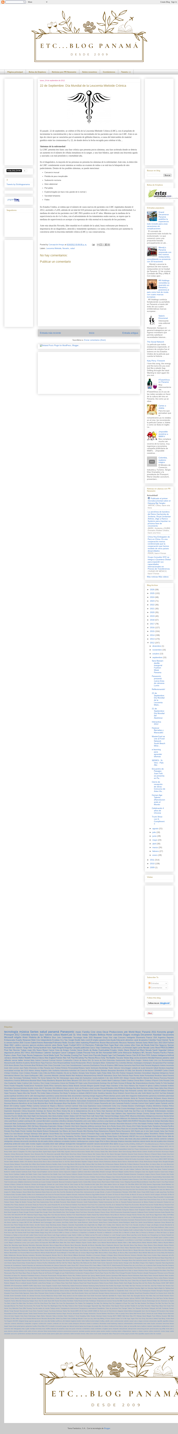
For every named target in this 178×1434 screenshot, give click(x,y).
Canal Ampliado (42, 1171)
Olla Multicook (84, 1263)
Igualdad (43, 1220)
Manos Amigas (54, 1245)
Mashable (133, 1247)
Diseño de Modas (90, 1050)
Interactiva (124, 1220)
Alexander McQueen (153, 1098)
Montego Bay (131, 1088)
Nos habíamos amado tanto (142, 1260)
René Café (101, 1091)
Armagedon (28, 1159)
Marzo (127, 1247)
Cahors (101, 1169)
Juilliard (72, 1118)
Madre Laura (97, 1242)
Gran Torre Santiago (68, 1212)
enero (155, 855)
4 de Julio (109, 1078)
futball (156, 1068)
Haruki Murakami (81, 1214)
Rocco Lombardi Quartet (24, 1283)
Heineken (138, 1073)
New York (67, 1058)
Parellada (85, 1268)
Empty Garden (102, 1197)
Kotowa (20, 1232)
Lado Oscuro (48, 1235)
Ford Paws (124, 1204)
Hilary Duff (166, 1214)
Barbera (114, 1161)
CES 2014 (82, 1080)
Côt (126, 1184)
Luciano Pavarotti (100, 1088)
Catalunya (116, 1080)
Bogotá (104, 1055)
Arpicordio (52, 1159)
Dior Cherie (89, 1189)
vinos (99, 1032)
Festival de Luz (169, 1202)
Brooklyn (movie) (132, 1166)
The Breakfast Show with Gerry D (41, 1136)
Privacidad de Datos (10, 1275)
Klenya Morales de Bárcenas (150, 1118)
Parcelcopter (78, 1268)
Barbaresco (108, 1161)
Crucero (27, 1043)
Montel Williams (73, 1255)
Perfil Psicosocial (46, 1270)
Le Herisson (105, 1235)
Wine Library (96, 1139)
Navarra (144, 1258)
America (171, 1098)
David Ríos (59, 1187)
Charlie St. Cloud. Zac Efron (28, 1177)
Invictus (154, 1220)
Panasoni (49, 1268)
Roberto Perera (115, 1131)
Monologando (46, 1255)
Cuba (40, 1073)
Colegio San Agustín (104, 1179)
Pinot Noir (8, 1050)
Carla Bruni (87, 1171)
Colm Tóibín (143, 1179)
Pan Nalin (7, 1268)
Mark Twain (74, 1247)
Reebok (134, 1278)
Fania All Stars (152, 1199)
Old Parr (58, 1263)
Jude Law (128, 1227)
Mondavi (19, 1255)
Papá (19, 1129)
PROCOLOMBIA (167, 1048)
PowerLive (164, 1129)
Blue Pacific (49, 1103)
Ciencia (128, 1055)
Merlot (32, 1063)
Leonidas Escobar (40, 1237)
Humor (104, 1217)
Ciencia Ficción (131, 1177)
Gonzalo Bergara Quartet (89, 1086)
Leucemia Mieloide (53, 248)
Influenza (133, 1116)
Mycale (83, 1258)
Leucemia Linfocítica (58, 1121)
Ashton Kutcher (109, 1159)
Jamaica (7, 1058)
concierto (117, 1035)
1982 (85, 1146)
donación (149, 1068)
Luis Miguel (117, 1121)
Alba (106, 1151)
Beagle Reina (157, 1161)
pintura (17, 1053)
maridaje (170, 1063)
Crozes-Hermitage (128, 1108)
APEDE (14, 1149)
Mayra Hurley (44, 1250)
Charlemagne (140, 1106)
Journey (55, 1227)
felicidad (151, 1058)
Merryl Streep (65, 1123)
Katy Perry (115, 1230)
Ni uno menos (50, 1260)
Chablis (123, 1080)
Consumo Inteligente (126, 1037)
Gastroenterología (135, 1207)
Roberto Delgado (9, 1283)
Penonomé (14, 1270)
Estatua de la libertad (44, 1199)
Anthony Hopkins (106, 1156)
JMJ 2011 (14, 1118)
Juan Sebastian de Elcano (115, 1227)
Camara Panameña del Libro (104, 1103)
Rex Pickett (120, 1280)
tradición (101, 1078)
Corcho (80, 1182)
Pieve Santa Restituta (152, 1270)
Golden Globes (69, 1116)
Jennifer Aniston (29, 1225)
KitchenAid (167, 1230)
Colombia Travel (154, 1040)
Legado (11, 1237)
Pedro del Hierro (58, 1129)
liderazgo (114, 1141)
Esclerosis (23, 1199)
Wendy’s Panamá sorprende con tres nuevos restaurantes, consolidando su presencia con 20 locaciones (159, 254)
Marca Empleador (107, 1245)
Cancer (63, 1053)
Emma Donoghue (63, 1197)
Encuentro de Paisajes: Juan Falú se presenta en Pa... (158, 773)
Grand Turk (79, 1212)
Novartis (65, 248)
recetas (32, 1144)
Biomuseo (110, 1164)
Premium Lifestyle (142, 1273)
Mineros (101, 1252)
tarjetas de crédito (40, 1098)
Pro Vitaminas (22, 1275)
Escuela (29, 1199)
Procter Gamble (26, 1131)
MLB (50, 1242)
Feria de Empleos (107, 1065)
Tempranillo (169, 1134)
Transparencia (92, 1136)
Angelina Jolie (46, 1070)
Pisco (172, 1270)
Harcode (57, 1214)
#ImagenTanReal (124, 1144)
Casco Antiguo (169, 1171)
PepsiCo (79, 1129)
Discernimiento (93, 1083)
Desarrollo (31, 1111)
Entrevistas (111, 1060)
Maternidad (48, 1043)
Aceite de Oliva (90, 1149)
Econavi (121, 1083)
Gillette (20, 1116)
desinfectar (33, 1141)
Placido (141, 1129)
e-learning (85, 1096)
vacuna (97, 1144)
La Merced (125, 1232)
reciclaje (17, 1070)
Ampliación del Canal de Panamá (31, 1101)
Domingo (103, 1083)
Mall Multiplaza (77, 1075)
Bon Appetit (50, 1166)
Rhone (89, 1063)
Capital (151, 1103)
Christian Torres (95, 1177)
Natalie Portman (147, 1123)
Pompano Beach (89, 1273)
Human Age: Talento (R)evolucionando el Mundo (158, 800)
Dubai (44, 1192)
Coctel (56, 1108)
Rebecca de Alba (108, 1278)
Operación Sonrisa (112, 1263)
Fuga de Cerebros (24, 1207)
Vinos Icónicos (30, 1139)
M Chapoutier (44, 1242)
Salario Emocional (163, 317)
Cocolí (71, 1179)
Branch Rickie (89, 1166)
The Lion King (59, 1136)
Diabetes (59, 1073)
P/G (108, 1265)
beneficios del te (23, 1096)
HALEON (18, 1214)
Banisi (73, 1161)
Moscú (116, 1255)
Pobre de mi (149, 1129)
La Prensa (142, 1232)
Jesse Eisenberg (50, 1225)
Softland (163, 1091)
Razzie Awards (86, 1278)
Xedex (103, 1139)
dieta (69, 1096)
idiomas (112, 1096)
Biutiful (122, 1164)
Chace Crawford (118, 1174)
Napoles (125, 1258)
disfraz (50, 1141)
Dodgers (116, 1189)
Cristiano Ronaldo (31, 1073)
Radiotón (162, 1275)
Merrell (12, 1252)
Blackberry (51, 1080)
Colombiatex (74, 1108)
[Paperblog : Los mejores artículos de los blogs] (13, 201)
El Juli (150, 1194)
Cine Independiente (44, 1040)
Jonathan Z (142, 1225)
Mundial (13, 1258)
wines (54, 1045)
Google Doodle (74, 1040)
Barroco (125, 1161)
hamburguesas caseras (86, 1141)
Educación (120, 1040)
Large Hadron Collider (75, 1235)
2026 (152, 589)
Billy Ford (94, 1164)
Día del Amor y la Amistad (121, 1048)
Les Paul (58, 1237)
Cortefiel (103, 1108)
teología (69, 1144)
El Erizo (121, 1194)
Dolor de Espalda (150, 1189)
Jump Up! (24, 1230)
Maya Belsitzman (23, 1250)
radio (27, 1144)
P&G (104, 1265)
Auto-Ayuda (111, 1040)
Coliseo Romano (133, 1179)
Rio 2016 (161, 1280)
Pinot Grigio (21, 1055)
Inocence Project (96, 1220)
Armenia (34, 1159)
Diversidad (109, 1189)
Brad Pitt (35, 1065)
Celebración (106, 1106)
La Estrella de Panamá (94, 1232)
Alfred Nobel (65, 1154)
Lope (29, 1240)
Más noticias (152, 577)
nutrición (47, 1045)
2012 (152, 643)
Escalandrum (9, 1113)
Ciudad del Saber (15, 1083)
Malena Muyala (163, 1242)
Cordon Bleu (87, 1182)
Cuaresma (86, 1065)
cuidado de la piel (138, 1068)
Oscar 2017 (75, 1265)
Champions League (143, 1174)
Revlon (89, 1280)
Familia (86, 1032)
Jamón (140, 1222)
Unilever (170, 1050)
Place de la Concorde (129, 1129)
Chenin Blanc (41, 1177)
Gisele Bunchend (85, 1209)
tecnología (11, 1031)
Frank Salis (100, 1113)
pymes (6, 1098)
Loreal (90, 1088)
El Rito (170, 1194)
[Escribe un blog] (100, 244)
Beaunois (15, 1103)
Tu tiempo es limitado (76, 1093)
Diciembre (37, 1189)
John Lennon (14, 1068)
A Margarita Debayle (143, 1146)
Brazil (96, 1166)
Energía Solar (84, 1073)
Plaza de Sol (43, 1273)
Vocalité (55, 1139)
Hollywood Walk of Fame (53, 1217)
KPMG (66, 1230)
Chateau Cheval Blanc (135, 1080)
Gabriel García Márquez (106, 1207)
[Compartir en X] (103, 244)
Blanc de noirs (161, 1164)
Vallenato (12, 1139)
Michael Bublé (45, 1252)
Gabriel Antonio (37, 1043)
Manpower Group (101, 1037)
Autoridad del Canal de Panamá (81, 1070)
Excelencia (98, 1199)
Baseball (33, 1080)
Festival (123, 1073)
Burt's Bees (67, 1080)
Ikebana (49, 1220)
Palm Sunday (157, 1265)
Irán (5, 1222)
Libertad (62, 1075)
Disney (103, 1189)
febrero (155, 851)
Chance (152, 1174)
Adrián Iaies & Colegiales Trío (18, 1151)
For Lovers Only (100, 1204)
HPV (25, 1214)
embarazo (57, 1141)
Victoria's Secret (124, 1093)
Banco (45, 1161)
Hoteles (163, 1065)
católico (18, 1045)
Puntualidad (149, 1075)
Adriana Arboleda (163, 1149)
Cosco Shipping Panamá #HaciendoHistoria (134, 1182)
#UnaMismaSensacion (152, 1144)
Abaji (37, 1149)
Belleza (101, 1035)
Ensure (6, 1199)
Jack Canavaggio (46, 1222)
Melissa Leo (97, 1250)
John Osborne (116, 1225)
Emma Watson (93, 1197)
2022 (152, 605)
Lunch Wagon (8, 1242)
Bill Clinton (78, 1164)
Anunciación (126, 1156)
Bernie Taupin (62, 1045)
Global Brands (73, 1086)
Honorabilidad (79, 1217)
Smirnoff (157, 1091)
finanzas (158, 1058)
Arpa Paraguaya (43, 1159)
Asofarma (56, 1070)
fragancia (99, 1096)
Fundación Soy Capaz (77, 1207)
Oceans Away (20, 1263)
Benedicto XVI (122, 1070)
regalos (39, 1144)
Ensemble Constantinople (165, 1197)
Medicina (56, 1123)
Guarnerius (118, 1212)
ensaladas (66, 1141)
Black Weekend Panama (137, 1164)
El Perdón (164, 1194)
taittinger (62, 1144)
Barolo (120, 1161)
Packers (126, 1265)
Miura (140, 1252)
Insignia (104, 1220)
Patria (29, 1129)
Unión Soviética (99, 1093)
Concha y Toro (38, 1083)
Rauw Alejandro (60, 1278)
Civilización (148, 1177)
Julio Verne (16, 1230)
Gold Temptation (140, 1209)
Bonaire (56, 1166)
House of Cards (96, 1217)
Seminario (94, 1068)
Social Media (48, 1055)
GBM (116, 1065)
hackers (73, 1141)
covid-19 (88, 1040)
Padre (150, 1126)
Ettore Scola (76, 1199)
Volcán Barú (63, 1139)
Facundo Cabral (138, 1199)
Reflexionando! (158, 689)
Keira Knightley (124, 1230)
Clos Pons (14, 1179)
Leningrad (18, 1237)
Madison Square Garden (84, 1242)
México (93, 1258)
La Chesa (66, 1232)
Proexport (9, 1035)
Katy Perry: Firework (156, 361)
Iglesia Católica (154, 1086)
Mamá (126, 1050)
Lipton (160, 1237)
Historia (146, 1060)
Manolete (46, 1245)
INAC (11, 1045)
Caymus (68, 1174)
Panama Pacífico (160, 1053)
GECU (78, 1045)
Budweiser (11, 1169)
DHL (89, 1060)
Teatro (110, 1068)
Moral (157, 1048)
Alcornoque (165, 1151)
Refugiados (150, 1278)
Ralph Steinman (39, 1278)
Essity (34, 1199)
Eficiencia (89, 1194)
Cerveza (109, 1174)
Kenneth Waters (152, 1230)
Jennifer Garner (40, 1225)
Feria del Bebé (55, 1202)
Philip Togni (97, 1270)
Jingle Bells (91, 1225)
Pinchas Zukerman (99, 1129)
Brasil (41, 1065)
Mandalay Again (17, 1245)
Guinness (157, 1212)
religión (17, 1037)
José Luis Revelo (46, 1227)
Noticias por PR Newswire (64, 72)
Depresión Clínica (20, 1111)
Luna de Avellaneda (167, 1240)
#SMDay (132, 1144)
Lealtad (20, 1121)
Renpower (18, 1280)
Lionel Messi (145, 1237)
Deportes (170, 1037)
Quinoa (108, 1275)
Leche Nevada (143, 1048)
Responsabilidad (112, 1091)
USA (155, 1037)
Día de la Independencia (77, 1111)
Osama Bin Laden (65, 1265)
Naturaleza (108, 1075)
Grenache (91, 1212)
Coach (29, 1179)
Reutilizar (158, 1075)
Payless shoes (10, 1055)
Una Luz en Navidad (143, 1136)
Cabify (97, 1080)
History (122, 1116)
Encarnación (112, 1197)
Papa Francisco (47, 1063)
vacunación (104, 1144)
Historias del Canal (34, 1217)
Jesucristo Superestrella (76, 1225)
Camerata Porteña (123, 1103)
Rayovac (68, 1278)
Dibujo (32, 1189)
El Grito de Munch (130, 1194)
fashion (16, 1043)
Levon (81, 1237)
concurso (25, 1045)
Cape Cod (112, 1055)
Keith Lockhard (134, 1230)
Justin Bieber (103, 1118)
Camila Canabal (16, 1171)
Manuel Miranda (64, 1245)
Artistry (52, 1101)
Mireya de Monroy (118, 1252)
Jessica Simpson (62, 1225)
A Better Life (124, 1146)
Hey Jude (146, 1214)
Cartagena (71, 1053)
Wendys (130, 1063)
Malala (144, 1242)
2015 (152, 631)
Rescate (49, 1280)
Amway (37, 1070)
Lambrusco (63, 1235)
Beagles (165, 1161)
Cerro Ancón (102, 1174)
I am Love (127, 1217)
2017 (152, 624)
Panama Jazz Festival (52, 1068)
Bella (27, 1164)
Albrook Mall (148, 1078)
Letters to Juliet (74, 1237)
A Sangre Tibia (97, 1098)
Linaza (129, 1237)
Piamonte (105, 1270)
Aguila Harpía (47, 1151)
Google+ (138, 1060)
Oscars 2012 (131, 1126)
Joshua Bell (29, 1227)
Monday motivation (29, 1255)
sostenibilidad (22, 1098)
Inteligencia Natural (114, 1220)
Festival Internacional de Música (137, 1202)
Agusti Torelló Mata (58, 1151)
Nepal (163, 1258)
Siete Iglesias (43, 1134)
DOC (141, 1184)
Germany (7, 1209)
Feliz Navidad (168, 1083)
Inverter (31, 1088)
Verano (126, 1058)
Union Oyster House (159, 1136)
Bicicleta (41, 1103)
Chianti (171, 1070)
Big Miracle (71, 1164)
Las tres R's (93, 1235)
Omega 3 (60, 1126)
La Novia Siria (134, 1232)
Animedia (84, 1156)
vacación (90, 1144)
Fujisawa (33, 1207)
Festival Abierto (93, 1202)
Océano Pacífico (42, 1263)
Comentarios (156, 988)
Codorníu (87, 1179)
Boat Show (29, 1166)
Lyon (28, 1242)
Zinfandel (170, 1093)
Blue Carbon (14, 1166)
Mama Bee (7, 1245)
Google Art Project (17, 1212)
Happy (41, 1214)
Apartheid (133, 1156)
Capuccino (67, 1171)
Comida (73, 1050)
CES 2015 (91, 1080)
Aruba (90, 1159)
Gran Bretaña (57, 1212)
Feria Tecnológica (59, 1113)
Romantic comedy (136, 1091)
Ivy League (20, 1222)
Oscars (82, 1265)
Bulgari (17, 1169)
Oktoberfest (52, 1263)
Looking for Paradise (15, 1240)
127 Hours (53, 1146)
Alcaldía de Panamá (154, 1151)
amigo (77, 1078)
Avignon (147, 1159)
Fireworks (55, 1204)
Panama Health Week (23, 1268)
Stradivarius (124, 1134)
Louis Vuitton (82, 1240)
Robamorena (104, 1131)
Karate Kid (90, 1230)
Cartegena (138, 1171)
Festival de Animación (156, 1202)
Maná (72, 1245)
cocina (136, 1058)
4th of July (79, 1098)
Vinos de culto (135, 1093)
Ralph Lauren (28, 1278)
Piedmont (141, 1270)
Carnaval (44, 1060)
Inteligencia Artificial (166, 1055)
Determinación (8, 1189)
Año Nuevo (37, 1050)
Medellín (27, 1058)
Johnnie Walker (18, 1058)
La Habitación (107, 1232)
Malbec (155, 1242)
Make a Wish (127, 1242)
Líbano (36, 1242)
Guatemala (126, 1212)
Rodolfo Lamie (37, 1283)
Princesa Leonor (162, 1273)
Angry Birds (58, 1156)
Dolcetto (141, 1189)
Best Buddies (41, 1164)
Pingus (109, 1129)
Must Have (27, 1258)
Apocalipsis (140, 1156)
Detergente (170, 1187)
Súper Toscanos (10, 1093)
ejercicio (33, 1045)
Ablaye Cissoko (130, 1078)
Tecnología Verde (80, 1037)
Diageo (126, 1035)
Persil (73, 1270)
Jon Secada (134, 1225)
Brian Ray (67, 1103)
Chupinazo (26, 1108)
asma (151, 1139)
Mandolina (32, 1245)
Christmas (14, 1073)
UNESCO (88, 1093)
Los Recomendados (166, 1060)
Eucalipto (84, 1199)
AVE (30, 1149)
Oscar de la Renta (109, 1126)
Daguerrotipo (157, 1184)
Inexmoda (170, 1065)
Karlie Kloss (98, 1230)
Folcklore (74, 1204)
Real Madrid (37, 1131)
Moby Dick (164, 1252)
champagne (147, 1063)
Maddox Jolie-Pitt (114, 1088)
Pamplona (156, 1126)
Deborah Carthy (109, 1187)
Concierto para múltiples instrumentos (20, 1182)
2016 (152, 627)
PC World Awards (115, 1265)
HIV (80, 1116)
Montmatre (82, 1255)
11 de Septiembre (38, 1146)
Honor (109, 1035)
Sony (103, 1058)
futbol (78, 1043)
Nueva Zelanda (161, 1260)
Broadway (123, 1166)
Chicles (73, 1177)
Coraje (47, 1083)
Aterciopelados (119, 1159)
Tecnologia (17, 1078)
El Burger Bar (130, 1083)
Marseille (112, 1247)
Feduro (12, 1202)
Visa (38, 1139)
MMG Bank (56, 1242)
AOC (121, 1078)
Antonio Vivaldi (117, 1156)
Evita (93, 1199)
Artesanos (59, 1159)
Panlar (6, 1129)
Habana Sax (133, 1086)
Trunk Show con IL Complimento (158, 820)
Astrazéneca (9, 1080)
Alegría (171, 1151)
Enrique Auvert (143, 1197)
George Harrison (156, 1113)
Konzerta (161, 1032)
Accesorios (81, 1149)
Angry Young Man (69, 1156)
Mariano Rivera (153, 1245)
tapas (30, 1098)
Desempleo (144, 1187)
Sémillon (170, 1091)
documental (76, 1096)
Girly (25, 1116)
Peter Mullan (79, 1270)
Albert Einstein (113, 1151)
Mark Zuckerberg (19, 1123)
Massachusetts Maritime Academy (17, 1063)
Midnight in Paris (66, 1252)
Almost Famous (82, 1154)
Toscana (119, 1058)
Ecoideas (56, 1040)
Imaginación (81, 1220)
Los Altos (45, 1240)
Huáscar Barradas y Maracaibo (158, 730)
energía (92, 1096)
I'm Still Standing (136, 1217)
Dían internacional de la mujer (90, 1192)
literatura (162, 1068)
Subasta (132, 1134)
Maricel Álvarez (169, 1245)
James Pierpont (113, 1222)
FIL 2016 (120, 1199)
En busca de (97, 1060)
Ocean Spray (11, 1263)
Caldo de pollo (124, 1169)
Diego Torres (68, 1189)
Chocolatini (79, 1177)
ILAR (163, 1217)
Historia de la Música (40, 1037)
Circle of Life (141, 1177)
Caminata (134, 1103)
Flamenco (91, 1113)
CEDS (68, 1169)
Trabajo (24, 1050)
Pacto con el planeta (145, 1265)
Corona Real (101, 1182)
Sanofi (155, 1050)
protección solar (19, 1144)
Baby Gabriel (36, 1060)
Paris (55, 1063)
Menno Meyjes (133, 1250)
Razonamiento (76, 1278)
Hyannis (120, 1217)
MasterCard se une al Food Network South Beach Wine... (158, 741)
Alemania (38, 1154)
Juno (32, 1230)
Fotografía (19, 1086)
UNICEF (132, 1136)
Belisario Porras (20, 1164)
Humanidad (107, 1053)
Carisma (36, 1106)
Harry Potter (99, 1116)
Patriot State (36, 1129)
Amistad (27, 1060)
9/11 (118, 1146)
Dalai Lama (83, 1083)
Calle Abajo (145, 1169)
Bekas (12, 1164)
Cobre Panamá (36, 1179)
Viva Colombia (120, 1063)
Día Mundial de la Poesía (71, 1192)
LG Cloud (55, 1232)
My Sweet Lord (68, 1258)
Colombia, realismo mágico (163, 460)
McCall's (51, 1250)
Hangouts (130, 1073)
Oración (68, 1126)
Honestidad (146, 1073)
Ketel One (154, 1045)
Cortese (117, 1182)
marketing (85, 1043)
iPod (101, 1141)
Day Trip (77, 1187)
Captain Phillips (26, 1106)
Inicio (91, 333)
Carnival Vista (77, 1106)
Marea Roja (133, 1245)
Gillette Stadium (47, 1209)
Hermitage (115, 1116)
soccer (14, 1060)
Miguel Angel (90, 1252)
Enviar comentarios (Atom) (95, 340)
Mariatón (161, 1245)
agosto (155, 828)
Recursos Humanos (127, 1043)
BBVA (161, 1159)
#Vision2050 (170, 1144)
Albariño (139, 1078)
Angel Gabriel (14, 1156)
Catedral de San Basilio (50, 1174)
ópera (116, 1144)
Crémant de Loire (52, 1184)
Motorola (121, 1255)
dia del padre (43, 1141)
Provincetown (52, 1275)
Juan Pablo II (24, 1068)
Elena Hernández (30, 1197)
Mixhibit (145, 1252)
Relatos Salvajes (168, 1278)
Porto (117, 1273)
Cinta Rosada (164, 1080)
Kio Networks (133, 1118)
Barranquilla (160, 1101)
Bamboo (30, 1161)
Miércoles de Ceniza (154, 1252)
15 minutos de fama (72, 1146)
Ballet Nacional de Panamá (117, 1101)
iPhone (106, 1096)
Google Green (47, 1212)
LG (38, 1068)
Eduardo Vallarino (66, 1194)
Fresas (107, 1113)
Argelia (46, 1101)
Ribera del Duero (69, 1131)
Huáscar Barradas (112, 1217)
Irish (172, 1220)
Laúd (99, 1235)
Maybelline (32, 1250)
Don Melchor (167, 1189)
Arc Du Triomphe (18, 1159)
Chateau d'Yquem (151, 1080)
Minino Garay (108, 1252)
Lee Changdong (152, 1235)
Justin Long (48, 1230)
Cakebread (107, 1169)
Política (157, 1129)
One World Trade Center (98, 1263)
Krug (46, 1232)
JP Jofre (30, 1222)
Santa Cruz (8, 1134)
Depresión (8, 1111)
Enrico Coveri (120, 1197)
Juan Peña (103, 1227)
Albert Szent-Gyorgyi (125, 1151)
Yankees (110, 1139)
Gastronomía (120, 1060)
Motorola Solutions (130, 1255)
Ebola (172, 1192)
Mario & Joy (23, 1247)
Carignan (74, 1171)
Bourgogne (58, 1103)
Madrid (68, 1075)
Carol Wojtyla (119, 1171)
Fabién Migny (127, 1199)
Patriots (171, 1053)
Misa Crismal (129, 1252)
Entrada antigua (130, 333)
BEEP (165, 1159)
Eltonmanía (140, 1037)
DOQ (144, 1184)
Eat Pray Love (138, 1111)
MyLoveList (77, 1258)
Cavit (63, 1174)
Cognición (94, 1179)
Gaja (113, 1113)
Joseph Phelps (20, 1227)
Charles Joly (165, 1174)
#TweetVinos (94, 1043)
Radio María (144, 1275)
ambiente (144, 1139)
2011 (152, 860)
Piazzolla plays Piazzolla (116, 1270)
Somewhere (75, 1134)
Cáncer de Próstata (67, 1083)
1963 (81, 1146)
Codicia (25, 1083)
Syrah (56, 1055)
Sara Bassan (18, 1134)
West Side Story (84, 1139)
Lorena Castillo (37, 1240)
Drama (64, 1111)
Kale (84, 1230)
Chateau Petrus (168, 1106)
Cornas (94, 1182)
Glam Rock (130, 1060)
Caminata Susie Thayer (29, 1171)
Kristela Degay (39, 1232)
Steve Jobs (8, 1078)
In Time (88, 1220)
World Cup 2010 (152, 1093)
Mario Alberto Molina (34, 1247)
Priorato (7, 1131)
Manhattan (165, 1121)
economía (143, 1058)
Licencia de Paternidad (108, 1237)
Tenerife (33, 1093)
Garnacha (128, 1065)
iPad (165, 1063)
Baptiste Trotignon (88, 1161)
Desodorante (162, 1187)
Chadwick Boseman (130, 1174)
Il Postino (66, 1220)
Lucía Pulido (138, 1240)
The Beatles (111, 1058)
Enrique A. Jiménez (131, 1197)
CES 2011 (81, 1103)
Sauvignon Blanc (99, 1063)
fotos (49, 1048)
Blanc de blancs (151, 1164)
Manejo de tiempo (153, 1121)
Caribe (165, 1070)
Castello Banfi (106, 1080)
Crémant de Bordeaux (23, 1184)
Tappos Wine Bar (23, 1093)
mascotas (128, 1141)
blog (131, 1058)
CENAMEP (158, 1070)
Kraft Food (26, 1232)
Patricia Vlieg (122, 1268)
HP (22, 1214)
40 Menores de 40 (67, 1098)
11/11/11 (47, 1146)
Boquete (59, 1080)
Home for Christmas (68, 1217)
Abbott (106, 1098)
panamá (53, 1031)
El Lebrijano (156, 1194)
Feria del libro (96, 1053)
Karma (111, 1118)
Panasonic (67, 1031)
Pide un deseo (133, 1270)
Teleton (162, 1134)
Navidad (157, 1035)
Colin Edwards (123, 1179)
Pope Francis (104, 1273)
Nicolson (78, 1260)
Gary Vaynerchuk (129, 1113)
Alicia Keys (73, 1154)
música (24, 1031)
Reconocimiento (127, 1278)
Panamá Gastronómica (38, 1268)
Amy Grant (170, 1154)
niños (133, 1045)
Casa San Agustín (148, 1171)
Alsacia (89, 1154)
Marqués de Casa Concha (87, 1247)
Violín (144, 1093)
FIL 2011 (113, 1199)
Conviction (84, 1108)
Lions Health (154, 1237)
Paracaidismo (69, 1268)
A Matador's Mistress (157, 1146)
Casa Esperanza (89, 1106)
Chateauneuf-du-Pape (12, 1108)
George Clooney (142, 1113)
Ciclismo (34, 1108)
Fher (12, 1204)
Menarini (125, 1250)
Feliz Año (115, 1073)
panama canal (168, 1058)
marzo (155, 847)
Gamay (121, 1065)
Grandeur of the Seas (119, 1086)
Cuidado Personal (83, 1053)
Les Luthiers (51, 1237)
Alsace (164, 1098)
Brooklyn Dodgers (154, 1166)
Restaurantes (81, 1063)
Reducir (46, 1131)
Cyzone (138, 1108)
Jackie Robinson (83, 1222)
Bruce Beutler (165, 1166)
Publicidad (99, 1045)
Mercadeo (141, 1250)
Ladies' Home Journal (36, 1235)
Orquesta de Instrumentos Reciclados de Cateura (43, 1265)
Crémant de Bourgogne (38, 1184)
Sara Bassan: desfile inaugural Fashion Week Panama (158, 667)
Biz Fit (127, 1164)
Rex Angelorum (112, 1280)
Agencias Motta (37, 1151)
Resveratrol (61, 1280)
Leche (120, 1053)
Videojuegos (64, 1078)
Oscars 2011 (121, 1126)
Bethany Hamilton (52, 1164)
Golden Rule (150, 1209)
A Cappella (132, 1146)
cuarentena (49, 1096)
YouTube (163, 1093)
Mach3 (73, 1242)
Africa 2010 (30, 1053)
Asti (56, 1101)
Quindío (103, 1275)
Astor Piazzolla (94, 1055)
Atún (68, 1101)
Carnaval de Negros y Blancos (52, 1106)
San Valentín (17, 1048)
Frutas (16, 1207)
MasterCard (66, 1035)
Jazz (41, 1035)
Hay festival (100, 1214)
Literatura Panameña (74, 1121)
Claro (21, 1073)
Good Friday (159, 1209)
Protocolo (44, 1275)
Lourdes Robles (92, 1240)
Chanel (158, 1174)
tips (22, 1070)
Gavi (143, 1207)
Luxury (24, 1242)
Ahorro (11, 1065)
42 (102, 1146)
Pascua (24, 1129)
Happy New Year (48, 1214)
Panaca (13, 1268)
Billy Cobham (86, 1164)
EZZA (148, 1192)
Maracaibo (78, 1245)
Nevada (148, 1050)
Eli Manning (40, 1197)
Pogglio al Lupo (60, 1273)
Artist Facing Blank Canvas (71, 1159)
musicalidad (8, 1070)
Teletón (34, 1078)
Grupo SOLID (110, 1212)
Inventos (144, 1220)
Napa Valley (159, 1088)
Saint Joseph (154, 1131)
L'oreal (163, 1118)
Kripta (32, 1232)
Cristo (118, 1108)
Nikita (92, 1260)
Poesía (66, 1091)
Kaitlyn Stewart (74, 1230)
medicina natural (138, 1141)
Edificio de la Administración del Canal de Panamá (43, 1194)
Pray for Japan (75, 1091)
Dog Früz (129, 1189)
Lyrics (32, 1242)
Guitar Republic (166, 1212)
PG (122, 1265)
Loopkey (25, 1240)
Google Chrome (29, 1212)
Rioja (96, 1131)
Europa (17, 1113)
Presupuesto (153, 1273)
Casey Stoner (8, 1174)
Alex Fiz (43, 1154)
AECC (166, 1146)
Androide (7, 1156)
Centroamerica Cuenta (90, 1174)
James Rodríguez (124, 1222)
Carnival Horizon (55, 1060)
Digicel (75, 1189)
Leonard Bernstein (43, 1121)
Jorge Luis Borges (153, 1225)
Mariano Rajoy (142, 1245)
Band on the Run (64, 1161)
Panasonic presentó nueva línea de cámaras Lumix (158, 681)
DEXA (137, 1184)
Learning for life (29, 1121)
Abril (68, 1149)
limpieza (121, 1141)
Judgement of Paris (138, 1227)
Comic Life (163, 1179)
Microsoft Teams (55, 1252)
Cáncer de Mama (80, 1060)
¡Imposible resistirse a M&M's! (163, 434)
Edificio (24, 1194)
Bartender (131, 1161)
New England (165, 1123)
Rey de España (141, 1280)
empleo (96, 1040)
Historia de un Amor (21, 1217)
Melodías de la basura (109, 1250)
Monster (54, 1255)
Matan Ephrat (153, 1247)
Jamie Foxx (134, 1222)
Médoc (88, 1258)
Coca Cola (65, 1065)
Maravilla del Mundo (88, 1245)
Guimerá (151, 1212)
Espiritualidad (104, 1050)
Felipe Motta (106, 1073)
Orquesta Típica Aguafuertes (164, 1263)
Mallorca (171, 1242)
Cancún (50, 1171)
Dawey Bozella (69, 1187)
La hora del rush (23, 1235)
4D (104, 1146)
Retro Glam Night (71, 1280)
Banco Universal (53, 1161)
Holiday (42, 1217)
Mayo (38, 1250)
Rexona (91, 1058)
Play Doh (15, 1273)
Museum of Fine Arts (133, 1123)
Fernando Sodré (82, 1202)
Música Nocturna (107, 1258)
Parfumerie (92, 1268)
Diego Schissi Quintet (57, 1189)
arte (126, 1032)
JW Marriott (36, 1222)
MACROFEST (133, 1121)
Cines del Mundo (143, 1045)
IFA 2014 (154, 1217)
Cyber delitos (107, 1184)
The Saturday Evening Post (71, 1055)
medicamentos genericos (147, 1096)
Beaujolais (112, 1070)
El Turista (21, 1197)
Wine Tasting (33, 1048)
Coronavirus (55, 1083)
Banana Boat (38, 1161)
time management (79, 1144)
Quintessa (114, 1275)
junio (154, 836)
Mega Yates (79, 1250)
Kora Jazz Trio (12, 1232)
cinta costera (124, 1045)
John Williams (57, 1088)
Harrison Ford (71, 1214)
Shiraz (150, 1091)
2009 (152, 867)
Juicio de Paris (149, 1227)
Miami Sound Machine (33, 1252)
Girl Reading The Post (72, 1209)
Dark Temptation (18, 1187)
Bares (146, 1101)
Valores (48, 1035)
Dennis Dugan (135, 1187)
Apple (54, 1048)
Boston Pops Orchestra (22, 1065)
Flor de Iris (61, 1204)
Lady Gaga (56, 1235)
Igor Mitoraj (36, 1220)
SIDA (146, 1091)
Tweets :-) (125, 72)
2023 (152, 601)
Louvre (100, 1240)
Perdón (38, 1270)
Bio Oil (105, 1164)
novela (95, 1078)
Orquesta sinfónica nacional (90, 1126)
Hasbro (89, 1214)
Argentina (162, 1037)
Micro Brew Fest (87, 1123)
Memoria (119, 1250)
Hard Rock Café (88, 1116)
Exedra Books (34, 1113)
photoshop (8, 1144)
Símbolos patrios (142, 1134)
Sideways (34, 1134)
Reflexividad (142, 1278)
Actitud (98, 1149)
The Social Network (155, 342)
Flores (6, 1086)
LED (49, 1232)
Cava (59, 1174)
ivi (104, 1141)
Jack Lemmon (56, 1222)
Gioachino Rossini (59, 1209)
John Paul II (126, 1225)
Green (85, 1212)
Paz (86, 1058)
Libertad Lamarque (90, 1237)
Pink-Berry (117, 1129)
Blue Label (22, 1166)
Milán (96, 1252)
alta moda (129, 1139)
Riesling (90, 1131)
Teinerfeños (153, 1134)
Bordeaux (39, 1053)
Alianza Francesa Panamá (164, 1078)
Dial (28, 1189)
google (170, 1032)
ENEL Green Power (139, 1192)
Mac (41, 1068)
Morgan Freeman (109, 1123)
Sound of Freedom (88, 1134)
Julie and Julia (92, 1118)
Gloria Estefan (57, 1116)
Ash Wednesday (98, 1159)
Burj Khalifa (36, 1169)
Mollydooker (12, 1255)
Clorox (50, 1108)
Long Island (108, 1121)
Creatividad (111, 1108)
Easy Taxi (166, 1192)
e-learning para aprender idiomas (157, 753)
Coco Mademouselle (61, 1179)
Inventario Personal (134, 1220)
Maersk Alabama (112, 1242)
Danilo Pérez (8, 1187)
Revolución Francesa (99, 1280)
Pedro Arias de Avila (164, 1268)
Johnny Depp (64, 1118)
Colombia (25, 1035)
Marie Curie (8, 1247)
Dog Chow (122, 1189)
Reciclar (16, 1050)
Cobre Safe (45, 1179)
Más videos (164, 577)
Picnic (126, 1270)
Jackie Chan (73, 1222)
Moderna (171, 1252)
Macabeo (142, 1121)
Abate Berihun (44, 1149)
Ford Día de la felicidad (113, 1204)
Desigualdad (153, 1187)
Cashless (16, 1174)
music (78, 1032)
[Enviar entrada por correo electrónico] (93, 245)
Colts (30, 1083)
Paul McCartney (77, 1058)
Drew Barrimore (36, 1192)
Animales (78, 1156)
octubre (156, 654)
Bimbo (100, 1164)
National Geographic (135, 1258)
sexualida (46, 1144)
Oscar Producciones (112, 1032)
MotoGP (100, 1075)
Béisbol (57, 1169)
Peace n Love (152, 1268)
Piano (89, 1129)
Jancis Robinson (148, 1222)
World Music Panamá (139, 1032)
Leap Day (133, 1235)
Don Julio (159, 1189)
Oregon (142, 1263)
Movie (38, 1063)
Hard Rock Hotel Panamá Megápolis (146, 1065)
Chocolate (57, 1065)
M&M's (125, 1121)
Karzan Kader (106, 1230)
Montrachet (98, 1123)
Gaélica (147, 1207)
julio (154, 832)
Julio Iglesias (8, 1230)
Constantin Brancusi (57, 1182)
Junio (29, 1230)
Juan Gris (96, 1227)
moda (85, 1035)
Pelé (172, 1268)
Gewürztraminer (16, 1209)
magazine (133, 1096)
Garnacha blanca (61, 1086)
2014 (152, 635)
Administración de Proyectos (148, 1149)
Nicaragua (59, 1260)
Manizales (39, 1245)
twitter (20, 1060)
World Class (153, 1043)
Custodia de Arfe (89, 1184)
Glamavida (43, 1116)
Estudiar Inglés (95, 1073)
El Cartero (109, 1194)
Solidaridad (110, 1063)
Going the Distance (128, 1209)
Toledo (83, 1136)
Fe (162, 1083)
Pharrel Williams (88, 1270)
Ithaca (9, 1222)
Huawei (142, 1086)
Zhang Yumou (119, 1139)
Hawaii (94, 1214)
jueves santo (120, 1096)
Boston (103, 1043)
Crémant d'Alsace (10, 1184)
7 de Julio (87, 1098)
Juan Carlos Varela (80, 1227)
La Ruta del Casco (161, 1232)
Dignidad (80, 1189)
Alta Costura (97, 1154)
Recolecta (118, 1278)
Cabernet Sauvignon (52, 1053)
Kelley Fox (142, 1230)
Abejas (56, 1149)
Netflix (156, 1123)
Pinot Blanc (163, 1270)
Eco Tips (64, 1040)
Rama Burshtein (49, 1278)
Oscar (115, 1075)
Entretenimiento (14, 1199)
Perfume (64, 1068)
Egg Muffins (96, 1194)
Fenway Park (31, 1202)
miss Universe (168, 1141)
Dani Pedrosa (153, 1108)
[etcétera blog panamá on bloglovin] (159, 1004)
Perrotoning (67, 1270)
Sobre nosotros (89, 72)
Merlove (6, 1252)
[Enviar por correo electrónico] (98, 244)
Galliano (118, 1113)
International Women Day (14, 1075)
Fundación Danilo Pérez (44, 1086)
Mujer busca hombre (150, 1255)
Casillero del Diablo (26, 1174)
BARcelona (25, 1080)
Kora (5, 1232)
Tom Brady (64, 1093)
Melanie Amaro (88, 1250)
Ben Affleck (32, 1164)
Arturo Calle (84, 1159)
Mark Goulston (57, 1247)
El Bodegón (149, 1111)
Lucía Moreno (129, 1240)
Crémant (171, 1182)
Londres (165, 1237)
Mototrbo (140, 1255)
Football (72, 1045)
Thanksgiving (23, 1136)
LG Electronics (88, 1045)
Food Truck (91, 1204)
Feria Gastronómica (42, 1202)
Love (104, 1240)
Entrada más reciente (50, 333)
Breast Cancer (48, 1050)
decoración (24, 1141)
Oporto (120, 1263)
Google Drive (38, 1212)
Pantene (13, 1129)
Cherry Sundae (51, 1177)
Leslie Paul (64, 1237)
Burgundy (68, 1048)
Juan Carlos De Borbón (65, 1227)
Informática (141, 1116)
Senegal (27, 1134)
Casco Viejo (95, 1048)
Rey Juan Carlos (130, 1280)
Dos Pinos (57, 1111)
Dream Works (27, 1192)
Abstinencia (74, 1149)
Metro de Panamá (20, 1252)
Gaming (117, 1207)
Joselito (13, 1227)
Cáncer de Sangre (118, 1184)
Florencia (68, 1204)
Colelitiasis (114, 1179)
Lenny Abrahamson (28, 1237)
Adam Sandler (113, 1149)
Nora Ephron (117, 1260)
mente (147, 1141)
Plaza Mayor (22, 1273)
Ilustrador (163, 1086)
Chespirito (59, 1177)
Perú (85, 1129)
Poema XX (50, 1273)
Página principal (15, 72)
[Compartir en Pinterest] (108, 244)
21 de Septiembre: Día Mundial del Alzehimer (158, 713)
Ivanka (14, 1222)
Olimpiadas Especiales (48, 1126)
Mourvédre (121, 1123)
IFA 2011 (148, 1217)
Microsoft (8, 1037)
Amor (25, 1037)
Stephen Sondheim (112, 1134)
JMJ (25, 1222)
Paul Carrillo (46, 1129)
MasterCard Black (137, 1050)
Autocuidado (81, 1101)
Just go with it (39, 1230)
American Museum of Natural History (150, 1154)
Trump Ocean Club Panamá (117, 1136)
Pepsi (131, 1075)
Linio (156, 1060)
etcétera (40, 1045)
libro (127, 1096)
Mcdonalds (58, 1250)
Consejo (48, 1182)
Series (34, 1031)
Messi (73, 1123)
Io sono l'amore (163, 1220)
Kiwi (172, 1230)
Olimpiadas (24, 1091)
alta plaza (137, 1139)
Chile (45, 1065)
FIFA (148, 1055)
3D (58, 1098)
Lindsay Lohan (136, 1237)
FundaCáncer (29, 1086)
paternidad (170, 1096)
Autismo (73, 1101)
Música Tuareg (117, 1258)
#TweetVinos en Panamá (164, 381)
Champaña (120, 1055)
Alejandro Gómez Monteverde (14, 1154)
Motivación (127, 1053)
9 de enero (112, 1146)
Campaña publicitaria (81, 1048)
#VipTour (162, 1144)
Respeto (55, 1280)
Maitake (120, 1242)
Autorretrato (140, 1159)
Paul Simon (137, 1268)
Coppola (75, 1182)
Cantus (61, 1171)
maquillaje (170, 1068)
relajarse (13, 1098)
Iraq (169, 1220)
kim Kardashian (86, 1078)
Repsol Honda (26, 1280)
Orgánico (152, 1263)
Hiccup (151, 1214)
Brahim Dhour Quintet (78, 1166)
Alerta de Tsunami (138, 1098)
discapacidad (158, 1063)
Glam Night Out (33, 1116)
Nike (15, 1126)
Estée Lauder (56, 1199)
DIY (76, 1083)
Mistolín (135, 1252)
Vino (110, 1037)
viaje (115, 1037)
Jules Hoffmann (159, 1227)
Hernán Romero (137, 1214)
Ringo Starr (124, 1091)
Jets (85, 1225)
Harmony (63, 1214)
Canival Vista (143, 1103)
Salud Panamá (168, 1075)
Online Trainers (35, 1091)
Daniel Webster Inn (167, 1184)
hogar (97, 1141)
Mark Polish (66, 1247)
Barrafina (152, 1101)
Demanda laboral (124, 1187)
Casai (162, 1171)
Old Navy (35, 1126)
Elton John (56, 1037)
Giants (28, 1209)
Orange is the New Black (131, 1263)
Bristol (118, 1166)
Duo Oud (60, 1192)
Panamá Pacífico (167, 1126)
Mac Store (67, 1242)
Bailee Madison (15, 1161)
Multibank (7, 1258)
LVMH (60, 1232)
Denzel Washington (166, 1108)
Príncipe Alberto (62, 1275)
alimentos (129, 1040)
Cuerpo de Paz (79, 1184)
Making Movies (137, 1242)
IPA (167, 1217)
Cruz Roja (165, 1182)
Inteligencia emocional (154, 1116)
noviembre (157, 650)
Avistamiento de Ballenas (96, 1101)
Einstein (102, 1194)
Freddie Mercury (159, 1204)
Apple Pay (148, 1156)
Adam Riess (104, 1149)
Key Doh (160, 1230)
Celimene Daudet (77, 1174)
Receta (30, 1055)
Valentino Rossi (111, 1093)
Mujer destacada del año (165, 1255)
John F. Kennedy (45, 1088)
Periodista (55, 1270)
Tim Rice (77, 1136)
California (138, 1169)
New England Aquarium (20, 1260)
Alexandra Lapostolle (53, 1154)
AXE (33, 1149)
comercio (163, 1139)
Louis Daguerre (73, 1240)
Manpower (27, 1040)
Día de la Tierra (94, 1111)
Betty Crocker (62, 1164)
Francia (149, 1037)
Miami (78, 1123)
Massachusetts (112, 1043)
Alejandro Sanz (29, 1154)
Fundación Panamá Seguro (61, 1207)
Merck (123, 1088)
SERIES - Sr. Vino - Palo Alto (158, 762)
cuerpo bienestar (60, 1096)
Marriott (29, 1123)
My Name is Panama (56, 1258)
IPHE (127, 1116)
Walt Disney (72, 1139)
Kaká (151, 1060)
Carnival (68, 1106)
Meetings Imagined (68, 1250)
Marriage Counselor (103, 1247)
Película (125, 1075)
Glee (50, 1116)
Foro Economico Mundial (137, 1204)
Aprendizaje (156, 1156)
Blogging (7, 1166)
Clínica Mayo (22, 1179)
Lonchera (100, 1121)
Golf (76, 1116)
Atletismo (62, 1101)
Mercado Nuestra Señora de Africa (156, 1250)
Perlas (61, 1270)
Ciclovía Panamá (120, 1177)
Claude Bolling (157, 1177)
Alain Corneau (95, 1151)
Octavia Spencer (31, 1263)
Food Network (82, 1204)
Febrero (6, 1202)
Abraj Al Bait (62, 1149)
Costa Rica (152, 1182)
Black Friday (42, 1080)
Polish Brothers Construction (74, 1273)
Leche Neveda (142, 1235)
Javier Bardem (52, 1118)
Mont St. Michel (63, 1255)
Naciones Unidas (147, 1088)
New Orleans (169, 1088)
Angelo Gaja (50, 1156)
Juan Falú (89, 1227)
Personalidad (73, 1068)
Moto (138, 1088)
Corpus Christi (109, 1182)
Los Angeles (52, 1240)
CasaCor (157, 1171)
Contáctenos (109, 72)
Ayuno (156, 1159)
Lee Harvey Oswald (164, 1235)
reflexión (7, 1060)
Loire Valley (91, 1121)
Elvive (46, 1197)
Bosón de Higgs (65, 1166)
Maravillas (98, 1245)
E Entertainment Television (120, 1192)
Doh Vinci (135, 1189)
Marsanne (48, 1123)
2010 (152, 863)
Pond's (97, 1273)
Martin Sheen (120, 1247)
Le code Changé (115, 1235)
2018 (152, 620)
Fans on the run (162, 1199)
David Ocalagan (50, 1187)
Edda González (16, 1194)
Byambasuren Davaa (47, 1169)
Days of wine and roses (89, 1187)
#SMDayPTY (140, 1144)
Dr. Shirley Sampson (15, 1192)
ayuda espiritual (10, 1096)
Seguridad (162, 1050)
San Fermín (169, 1131)
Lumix (152, 1048)
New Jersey (32, 1260)
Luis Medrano (147, 1240)
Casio (40, 1174)
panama (102, 1040)
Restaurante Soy (55, 1131)
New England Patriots (53, 1058)
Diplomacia (97, 1189)
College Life (64, 1108)
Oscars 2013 (88, 1265)
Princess (171, 1273)
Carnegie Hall (109, 1171)
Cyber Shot (99, 1184)
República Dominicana (38, 1280)
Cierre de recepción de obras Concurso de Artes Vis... (158, 786)
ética (111, 1144)
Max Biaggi (13, 1250)
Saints (87, 1068)
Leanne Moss (125, 1235)
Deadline (100, 1187)
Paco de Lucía (134, 1265)
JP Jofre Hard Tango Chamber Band (33, 1118)
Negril (149, 1258)
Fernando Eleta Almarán (68, 1202)
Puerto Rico (71, 1275)
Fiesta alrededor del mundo (23, 1204)
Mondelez (39, 1255)
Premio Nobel (139, 1075)
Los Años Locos (62, 1240)
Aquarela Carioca (165, 1156)
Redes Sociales (68, 1043)
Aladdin (87, 1151)
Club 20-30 (136, 1055)
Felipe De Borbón (21, 1202)
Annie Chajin (96, 1156)
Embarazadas (9, 1040)
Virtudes (93, 1035)
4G (107, 1146)
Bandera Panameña (135, 1101)
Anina (89, 1156)
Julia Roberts (81, 1118)
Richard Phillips (152, 1280)
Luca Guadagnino (119, 1240)
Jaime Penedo (93, 1222)
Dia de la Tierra (21, 1189)
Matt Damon (162, 1247)
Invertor (149, 1220)
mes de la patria (157, 1141)
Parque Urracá (101, 1268)
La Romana (150, 1232)
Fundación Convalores (44, 1207)
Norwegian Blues (127, 1260)
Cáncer (79, 1050)
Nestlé (10, 1260)
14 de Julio (61, 1146)
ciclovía (156, 1139)
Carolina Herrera (129, 1171)
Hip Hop (11, 1217)
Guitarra (154, 1055)
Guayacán (133, 1212)
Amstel (164, 1154)
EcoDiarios (7, 1194)
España (19, 1040)
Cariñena (80, 1171)
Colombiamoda (75, 1065)
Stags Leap (99, 1134)
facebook (43, 1048)
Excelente (25, 1113)
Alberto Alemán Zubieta (139, 1151)
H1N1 (9, 1214)
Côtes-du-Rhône (49, 1073)
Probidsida (30, 1275)
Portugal (122, 1273)
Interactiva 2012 (156, 723)
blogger (128, 1068)
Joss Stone (37, 1227)
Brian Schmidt (110, 1166)
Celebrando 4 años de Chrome (158, 810)
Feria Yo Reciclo (72, 1113)
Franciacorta (149, 1204)
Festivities (7, 1204)
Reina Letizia (158, 1278)
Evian (89, 1199)
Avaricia (17, 1080)
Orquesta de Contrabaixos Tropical (15, 1265)
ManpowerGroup (90, 1075)
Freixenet (11, 1207)
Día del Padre (112, 1083)
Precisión (128, 1273)
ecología (135, 1035)
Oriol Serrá (75, 1126)
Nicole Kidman (70, 1260)
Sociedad (67, 1134)
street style (54, 1144)
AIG (170, 1146)
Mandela (25, 1245)
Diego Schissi (45, 1189)
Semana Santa (142, 1043)
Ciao (113, 1177)
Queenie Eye (85, 1275)
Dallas (144, 1108)
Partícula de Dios (111, 1268)
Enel (104, 1060)
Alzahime (124, 1154)
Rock (106, 1045)
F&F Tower (106, 1199)
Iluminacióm (73, 1220)
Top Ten (56, 1078)
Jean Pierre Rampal (16, 1225)
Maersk (103, 1242)
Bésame (75, 1080)
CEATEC (62, 1169)
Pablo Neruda (141, 1126)
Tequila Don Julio (11, 1136)
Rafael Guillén (19, 1278)
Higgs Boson (158, 1214)
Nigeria (87, 1260)
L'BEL (41, 1075)
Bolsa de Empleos (37, 72)
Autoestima (64, 1070)
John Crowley (107, 1225)
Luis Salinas (156, 1240)
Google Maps (105, 1086)
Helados (107, 1214)
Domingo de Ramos (44, 1111)
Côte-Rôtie (131, 1184)
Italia (83, 1040)
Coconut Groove (78, 1179)
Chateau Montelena (153, 1106)
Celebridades (67, 1037)
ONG (29, 1126)
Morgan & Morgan (107, 1255)
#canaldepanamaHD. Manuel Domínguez (17, 1146)
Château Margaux (106, 1177)
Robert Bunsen (169, 1280)
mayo (155, 840)
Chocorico (86, 1177)
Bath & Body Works (141, 1161)
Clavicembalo (166, 1177)
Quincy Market (95, 1275)
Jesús (36, 1088)
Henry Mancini (114, 1214)
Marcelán (126, 1245)
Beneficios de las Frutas (28, 1103)
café (31, 1096)
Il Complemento (57, 1220)
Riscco (98, 1058)
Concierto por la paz (38, 1182)
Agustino (68, 1151)
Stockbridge (103, 1068)
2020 (152, 612)
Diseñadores (95, 1065)
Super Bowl (113, 1045)
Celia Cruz (116, 1106)
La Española (82, 1232)
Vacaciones (168, 1035)
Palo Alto (165, 1265)
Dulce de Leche (51, 1192)
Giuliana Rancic (97, 1209)
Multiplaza (137, 1053)
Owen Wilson (97, 1265)
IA (146, 1086)
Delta (116, 1187)
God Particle (118, 1209)
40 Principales (96, 1146)
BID (169, 1159)
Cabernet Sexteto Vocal (90, 1169)
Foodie (12, 1086)
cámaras (16, 1141)
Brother (73, 1103)
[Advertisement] (89, 372)
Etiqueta (69, 1199)
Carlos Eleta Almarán (98, 1171)
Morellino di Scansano (93, 1255)
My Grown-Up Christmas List (40, 1258)
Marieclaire (15, 1247)
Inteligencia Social (167, 1073)
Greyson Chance (100, 1212)
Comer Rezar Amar (153, 1179)
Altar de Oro (105, 1154)
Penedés (7, 1270)
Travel (85, 1055)
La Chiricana (74, 1232)
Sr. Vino (77, 1035)
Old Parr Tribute (67, 1263)
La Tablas (14, 1235)
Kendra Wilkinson (121, 1118)
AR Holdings (21, 1149)
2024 (152, 597)
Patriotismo (130, 1268)
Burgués (29, 1169)
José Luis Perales (81, 1088)
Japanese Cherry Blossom (162, 1222)
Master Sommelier (142, 1247)
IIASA (160, 1217)
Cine (93, 1032)
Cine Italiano (43, 1108)
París (120, 1075)
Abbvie (31, 1070)
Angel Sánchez (25, 1156)
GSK (97, 1207)
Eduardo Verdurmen (78, 1194)
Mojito (6, 1255)
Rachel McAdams (133, 1275)
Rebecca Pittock (97, 1278)
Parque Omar (47, 1091)
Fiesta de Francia (38, 1204)
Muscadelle (20, 1258)
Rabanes (125, 1275)
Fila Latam (47, 1204)
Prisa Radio (15, 1131)
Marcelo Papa (118, 1245)
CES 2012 (89, 1103)
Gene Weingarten (156, 1207)
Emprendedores (142, 1083)
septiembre (157, 657)
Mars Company (38, 1123)
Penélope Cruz (23, 1270)
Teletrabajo (26, 1078)
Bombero (43, 1166)
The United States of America (48, 1093)
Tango (25, 1048)
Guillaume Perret (142, 1212)
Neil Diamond (156, 1258)
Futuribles (88, 1207)
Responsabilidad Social (66, 1063)
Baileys (98, 1070)
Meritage (171, 1250)
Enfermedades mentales (164, 1111)
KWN (115, 1053)
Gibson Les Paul (36, 1209)
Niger (83, 1260)
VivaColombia (45, 1139)
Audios (134, 1159)
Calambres (115, 1169)
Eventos (152, 1083)
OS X (168, 1260)
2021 (152, 608)
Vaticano (117, 1068)
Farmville (171, 1199)
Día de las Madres (71, 1073)
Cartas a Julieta (162, 407)
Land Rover (12, 1121)
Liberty (98, 1237)
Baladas (104, 1070)
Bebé (33, 1040)
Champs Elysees (127, 1106)
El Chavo (116, 1194)
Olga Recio (76, 1263)
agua (72, 1078)
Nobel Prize (8, 1091)
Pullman (78, 1275)
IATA (143, 1217)
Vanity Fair (20, 1139)
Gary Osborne (124, 1207)
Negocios (163, 1045)
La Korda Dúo (117, 1232)
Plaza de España (32, 1273)
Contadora (68, 1182)
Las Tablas (85, 1235)
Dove (143, 1055)
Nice (64, 1260)
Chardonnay (105, 1048)
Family (157, 1083)
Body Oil (36, 1166)
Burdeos (23, 1169)
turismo (34, 1035)
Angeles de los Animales (38, 1156)
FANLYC (44, 1113)
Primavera (86, 1091)
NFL (143, 1053)
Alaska (102, 1151)
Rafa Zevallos (169, 1275)
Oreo (147, 1263)
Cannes (55, 1171)
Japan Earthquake (31, 1075)
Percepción (31, 1270)
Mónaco (98, 1258)
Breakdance (102, 1166)
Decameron (146, 1035)
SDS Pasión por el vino (140, 1131)
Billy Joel (131, 1070)
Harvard (108, 1116)
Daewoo (149, 1184)
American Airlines (10, 1101)
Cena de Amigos (62, 1050)
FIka (49, 1113)
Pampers (171, 1265)
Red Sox (93, 1091)
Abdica (51, 1149)
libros (108, 1141)
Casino (35, 1174)
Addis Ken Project (133, 1149)
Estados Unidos (116, 1050)
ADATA (116, 1078)
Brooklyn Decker (143, 1166)
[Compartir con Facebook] (106, 244)
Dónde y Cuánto (105, 1192)
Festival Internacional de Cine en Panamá (113, 1202)
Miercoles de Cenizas (79, 1252)
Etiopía (63, 1199)
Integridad (155, 1073)
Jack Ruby (65, 1222)
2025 (152, 593)
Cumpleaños (68, 1060)
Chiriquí (7, 1073)
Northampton (22, 1126)
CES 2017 (78, 1169)
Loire (85, 1121)
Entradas (154, 983)
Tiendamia (69, 1136)
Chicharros (66, 1177)
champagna (138, 1063)
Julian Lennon (169, 1227)
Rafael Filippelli (9, 1278)
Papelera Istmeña (58, 1268)
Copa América (93, 1108)
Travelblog (102, 1136)
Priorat (171, 1129)
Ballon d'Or (23, 1161)
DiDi (15, 1189)
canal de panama (141, 1040)
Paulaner (145, 1268)
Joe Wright (98, 1225)
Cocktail (52, 1179)
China (50, 1065)
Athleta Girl (128, 1159)
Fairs (145, 1199)
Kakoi (81, 1230)
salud (72, 248)
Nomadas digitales (100, 1260)
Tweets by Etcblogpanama (18, 184)
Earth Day (128, 1111)
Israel (6, 1068)
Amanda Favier (133, 1154)
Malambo (150, 1242)
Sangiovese (38, 1055)
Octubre (17, 1091)
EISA (130, 1192)
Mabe (62, 1242)
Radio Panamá (153, 1275)
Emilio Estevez (53, 1197)
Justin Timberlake (58, 1230)
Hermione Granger (126, 1214)
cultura (56, 1035)
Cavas (99, 1106)
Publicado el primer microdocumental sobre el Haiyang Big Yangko (159, 500)
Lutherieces (17, 1242)
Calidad (131, 1169)
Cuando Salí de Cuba (66, 1184)
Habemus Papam (32, 1214)
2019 (152, 616)
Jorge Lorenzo (68, 1088)
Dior (84, 1189)
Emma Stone (84, 1197)
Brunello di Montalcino (144, 1070)
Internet (165, 1040)
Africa (30, 1151)
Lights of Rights (121, 1237)
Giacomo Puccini (10, 1116)
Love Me (109, 1240)
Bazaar (150, 1161)
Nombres (109, 1260)
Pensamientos (70, 1129)
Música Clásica (38, 1058)
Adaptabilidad (122, 1149)
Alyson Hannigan (115, 1154)
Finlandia (83, 1113)
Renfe (12, 1280)
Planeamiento (58, 1091)
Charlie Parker (13, 1177)
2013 (152, 639)
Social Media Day (56, 1134)
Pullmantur (57, 1043)
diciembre (157, 646)
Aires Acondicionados (78, 1151)
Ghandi (23, 1209)
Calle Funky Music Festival (158, 1169)
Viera (123, 1068)
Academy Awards (116, 1098)
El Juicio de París (142, 1194)
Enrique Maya (152, 1197)
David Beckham (30, 1187)
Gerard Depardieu (168, 1207)
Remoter (7, 1280)
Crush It (158, 1182)
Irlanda (166, 1116)
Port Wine (112, 1273)
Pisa (168, 1270)
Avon (152, 1159)
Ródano (82, 1068)
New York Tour (41, 1260)
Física (93, 1207)
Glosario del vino (107, 1209)
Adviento (126, 1098)
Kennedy (33, 1068)
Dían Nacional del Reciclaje (113, 1111)
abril (154, 844)
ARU (27, 1149)
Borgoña (60, 1048)
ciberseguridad (39, 1096)
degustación (9, 1053)
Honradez (87, 1217)
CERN (73, 1169)
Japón (134, 1048)
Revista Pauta (82, 1280)
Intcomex (23, 1088)
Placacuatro (8, 1273)
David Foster (40, 1187)
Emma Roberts (74, 1197)
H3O (12, 1214)
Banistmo (78, 1161)
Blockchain (170, 1164)
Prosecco (38, 1275)
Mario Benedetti (47, 1247)
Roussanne (126, 1131)
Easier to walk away (156, 1192)
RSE (119, 1275)
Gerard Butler (168, 1113)
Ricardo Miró (82, 1131)
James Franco (103, 1222)
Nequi (167, 1258)
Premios (134, 1273)
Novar (153, 1260)
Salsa (162, 1131)
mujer (29, 1050)
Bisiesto (116, 1164)
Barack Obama (99, 1161)
